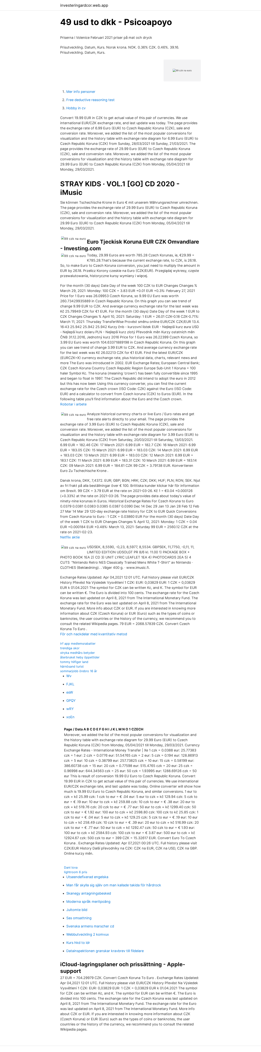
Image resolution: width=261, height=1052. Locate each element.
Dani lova (71, 867)
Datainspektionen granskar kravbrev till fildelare (105, 951)
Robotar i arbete (73, 404)
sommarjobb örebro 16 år (78, 671)
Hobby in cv (76, 108)
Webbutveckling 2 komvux (87, 934)
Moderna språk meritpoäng (88, 902)
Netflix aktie (70, 537)
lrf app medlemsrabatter (78, 643)
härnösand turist (72, 666)
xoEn (70, 717)
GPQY (71, 701)
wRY (70, 709)
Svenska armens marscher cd (90, 926)
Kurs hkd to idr (78, 943)
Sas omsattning (79, 918)
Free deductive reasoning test (90, 100)
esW (69, 692)
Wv (68, 676)
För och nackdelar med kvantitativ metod (93, 634)
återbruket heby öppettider (80, 657)
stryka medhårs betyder (77, 653)
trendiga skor (69, 648)
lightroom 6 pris (75, 872)
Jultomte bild (76, 910)
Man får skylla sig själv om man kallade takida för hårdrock (113, 885)
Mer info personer (80, 92)
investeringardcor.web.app (84, 5)
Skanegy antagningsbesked (88, 893)
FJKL (70, 684)
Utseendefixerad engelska (87, 877)
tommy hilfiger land (74, 662)
